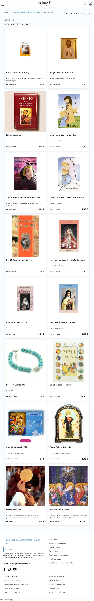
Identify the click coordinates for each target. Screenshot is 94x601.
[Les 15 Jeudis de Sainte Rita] (25, 236)
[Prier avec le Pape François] (25, 48)
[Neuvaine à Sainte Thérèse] (68, 298)
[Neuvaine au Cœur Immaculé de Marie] (68, 236)
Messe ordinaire (13, 509)
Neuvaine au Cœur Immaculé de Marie (67, 260)
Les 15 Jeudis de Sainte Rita (19, 260)
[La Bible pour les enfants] (68, 361)
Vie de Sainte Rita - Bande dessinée (23, 197)
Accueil (6, 12)
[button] (75, 13)
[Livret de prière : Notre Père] (68, 111)
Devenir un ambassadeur (58, 555)
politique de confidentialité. (24, 557)
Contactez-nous (55, 547)
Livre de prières (13, 135)
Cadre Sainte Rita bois (60, 447)
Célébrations (54, 588)
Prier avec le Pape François (19, 72)
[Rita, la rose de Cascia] (25, 298)
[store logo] (47, 3)
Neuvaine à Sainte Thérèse (62, 322)
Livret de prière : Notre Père (63, 135)
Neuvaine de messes (59, 509)
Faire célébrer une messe (13, 592)
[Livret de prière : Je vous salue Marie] (68, 173)
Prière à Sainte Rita (11, 588)
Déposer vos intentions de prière (16, 580)
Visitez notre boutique (57, 543)
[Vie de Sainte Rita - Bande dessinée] (25, 173)
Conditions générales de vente (61, 563)
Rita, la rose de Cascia (16, 322)
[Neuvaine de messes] (68, 486)
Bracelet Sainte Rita (15, 385)
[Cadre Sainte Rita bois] (68, 423)
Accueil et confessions (57, 592)
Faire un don (53, 551)
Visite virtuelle (54, 580)
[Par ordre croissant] (89, 13)
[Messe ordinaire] (25, 486)
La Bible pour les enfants (61, 385)
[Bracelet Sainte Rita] (25, 361)
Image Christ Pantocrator (61, 72)
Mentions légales (55, 559)
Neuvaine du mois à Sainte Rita (15, 584)
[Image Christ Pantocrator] (68, 48)
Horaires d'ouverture (57, 584)
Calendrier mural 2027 (16, 447)
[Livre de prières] (25, 111)
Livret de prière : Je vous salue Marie (67, 197)
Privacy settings (6, 599)
